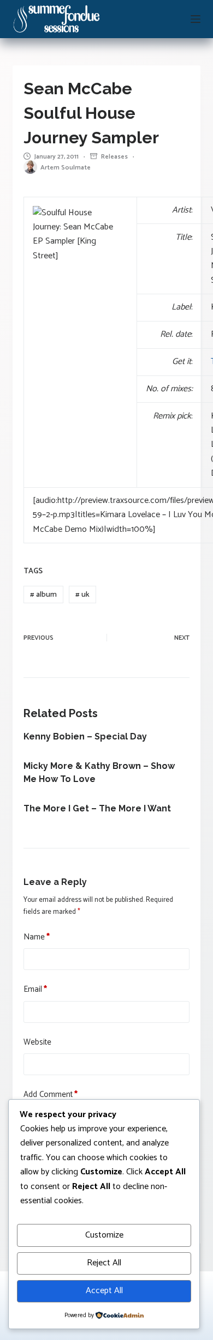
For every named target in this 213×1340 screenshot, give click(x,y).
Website (37, 1042)
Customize (104, 1235)
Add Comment (50, 1094)
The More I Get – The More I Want (97, 808)
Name (36, 937)
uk (82, 595)
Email (35, 989)
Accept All (104, 1290)
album (43, 595)
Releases (114, 156)
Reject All (104, 1263)
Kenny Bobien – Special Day (85, 736)
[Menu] (195, 19)
